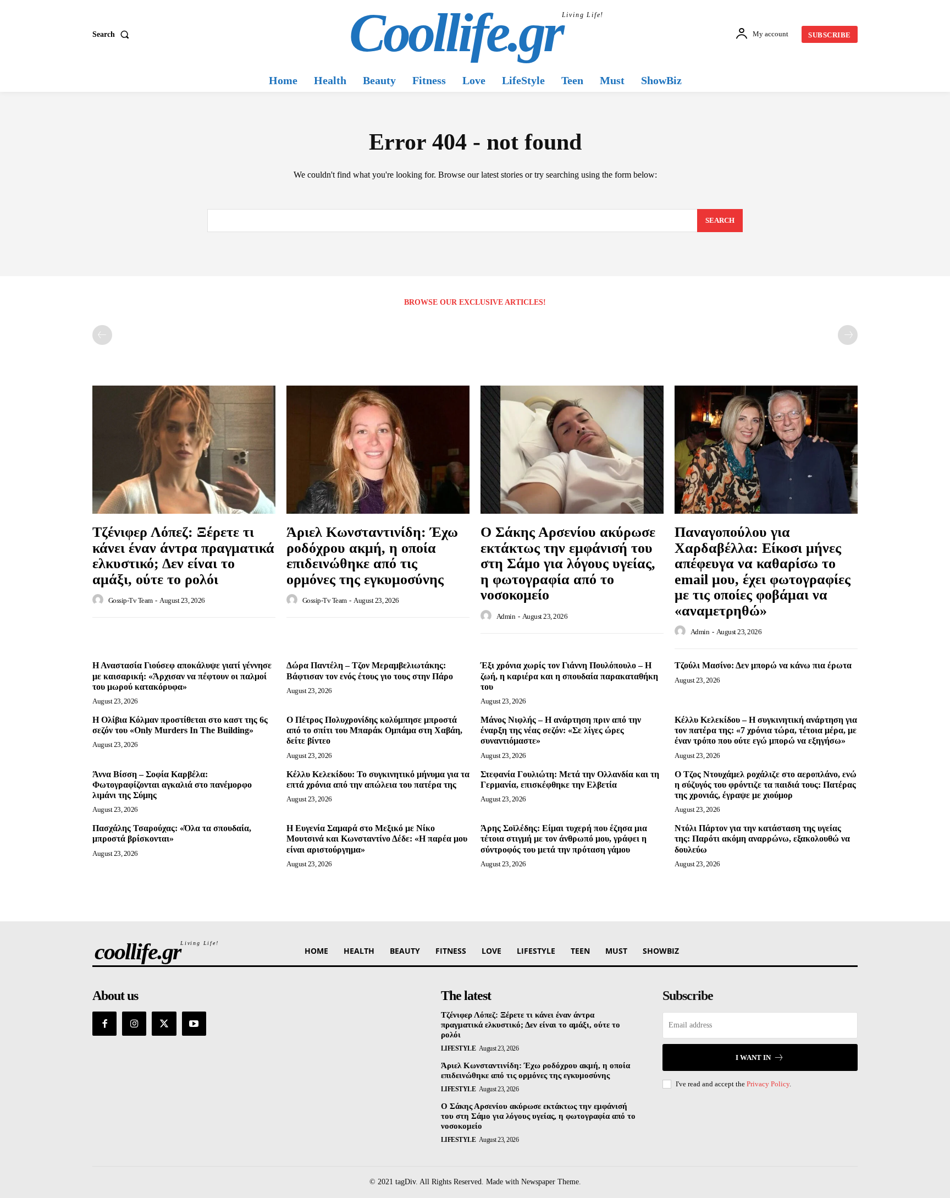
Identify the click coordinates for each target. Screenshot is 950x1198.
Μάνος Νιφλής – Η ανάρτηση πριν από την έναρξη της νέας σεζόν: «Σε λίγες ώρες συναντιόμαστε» (560, 730)
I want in (753, 1057)
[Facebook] (104, 1024)
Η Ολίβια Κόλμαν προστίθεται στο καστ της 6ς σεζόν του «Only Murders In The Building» (180, 725)
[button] (113, 34)
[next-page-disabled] (848, 335)
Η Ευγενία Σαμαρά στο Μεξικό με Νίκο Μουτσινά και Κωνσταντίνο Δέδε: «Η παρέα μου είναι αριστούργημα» (376, 838)
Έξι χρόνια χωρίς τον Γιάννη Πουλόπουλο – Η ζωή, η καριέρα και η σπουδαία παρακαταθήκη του (569, 676)
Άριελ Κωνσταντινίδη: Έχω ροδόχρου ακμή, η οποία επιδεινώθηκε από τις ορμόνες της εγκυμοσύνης (372, 555)
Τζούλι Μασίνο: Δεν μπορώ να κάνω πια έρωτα (763, 665)
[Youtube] (194, 1024)
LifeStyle (458, 1048)
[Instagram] (134, 1024)
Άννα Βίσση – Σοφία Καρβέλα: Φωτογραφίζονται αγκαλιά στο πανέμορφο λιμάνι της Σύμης (172, 785)
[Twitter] (164, 1024)
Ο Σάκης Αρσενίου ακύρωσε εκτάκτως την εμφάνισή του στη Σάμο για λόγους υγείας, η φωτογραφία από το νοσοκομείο (567, 563)
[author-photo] (99, 600)
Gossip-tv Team (130, 600)
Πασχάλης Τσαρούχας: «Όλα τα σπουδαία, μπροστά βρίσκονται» (171, 833)
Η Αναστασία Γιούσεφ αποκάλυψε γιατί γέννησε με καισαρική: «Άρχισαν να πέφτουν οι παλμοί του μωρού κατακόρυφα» (182, 676)
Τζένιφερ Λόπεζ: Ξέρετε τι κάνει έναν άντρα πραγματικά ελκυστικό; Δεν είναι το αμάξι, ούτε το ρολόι (183, 555)
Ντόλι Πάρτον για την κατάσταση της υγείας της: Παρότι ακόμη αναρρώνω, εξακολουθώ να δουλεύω (762, 838)
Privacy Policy (768, 1084)
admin (506, 616)
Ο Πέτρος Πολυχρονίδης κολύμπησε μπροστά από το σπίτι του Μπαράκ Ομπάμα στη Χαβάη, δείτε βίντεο (374, 730)
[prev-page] (102, 335)
